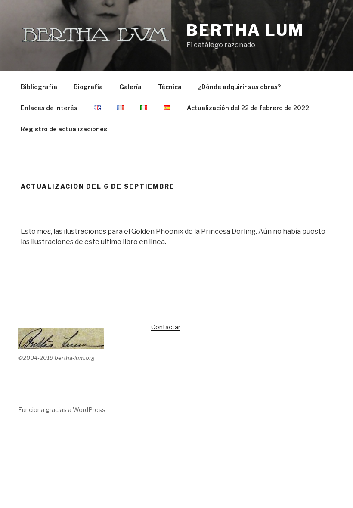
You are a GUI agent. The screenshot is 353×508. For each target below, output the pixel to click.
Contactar (165, 327)
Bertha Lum (245, 30)
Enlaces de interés (49, 108)
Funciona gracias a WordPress (61, 409)
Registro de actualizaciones (64, 129)
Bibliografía (39, 86)
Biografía (88, 86)
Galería (130, 86)
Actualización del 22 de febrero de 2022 (248, 108)
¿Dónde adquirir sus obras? (239, 86)
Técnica (170, 86)
